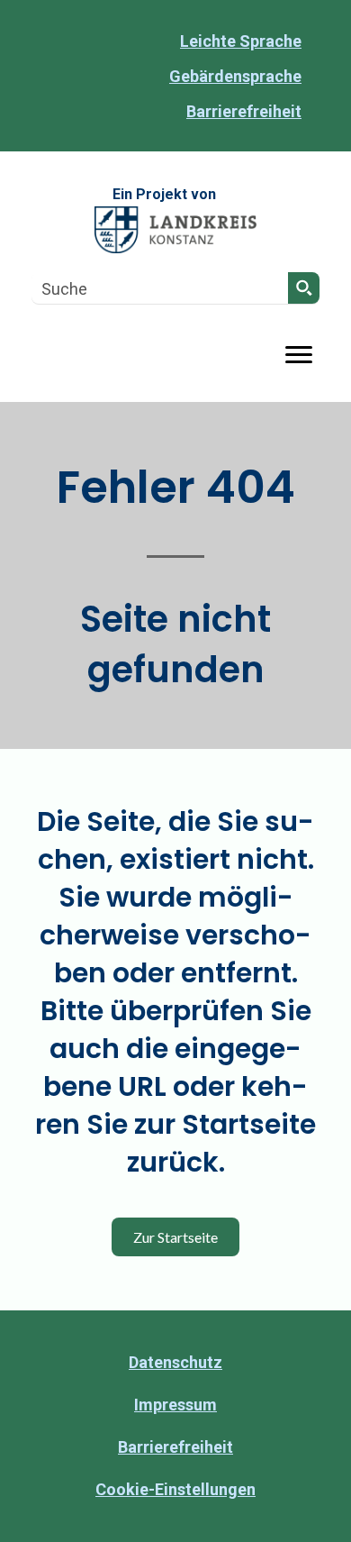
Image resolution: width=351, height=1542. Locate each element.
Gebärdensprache (235, 76)
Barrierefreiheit (244, 111)
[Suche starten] (304, 288)
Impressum (175, 1404)
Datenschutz (175, 1362)
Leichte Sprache (241, 41)
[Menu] (299, 355)
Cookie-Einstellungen (175, 1489)
